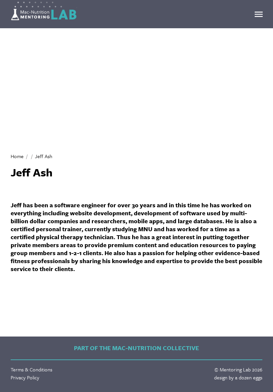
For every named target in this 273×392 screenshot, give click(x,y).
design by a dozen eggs (238, 377)
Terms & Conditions (31, 369)
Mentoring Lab (44, 11)
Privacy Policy (25, 377)
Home (17, 156)
